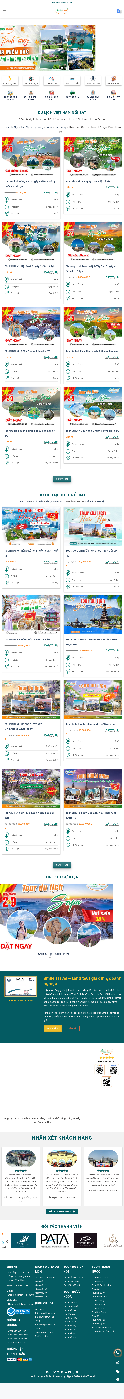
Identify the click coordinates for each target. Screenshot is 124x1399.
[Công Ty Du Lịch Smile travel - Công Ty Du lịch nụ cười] (62, 11)
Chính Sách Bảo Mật (16, 1342)
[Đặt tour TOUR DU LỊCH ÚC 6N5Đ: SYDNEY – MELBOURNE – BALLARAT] (50, 735)
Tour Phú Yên (98, 1308)
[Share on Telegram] (77, 1372)
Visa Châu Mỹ (41, 1289)
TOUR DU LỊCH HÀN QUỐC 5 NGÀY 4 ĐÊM (27, 639)
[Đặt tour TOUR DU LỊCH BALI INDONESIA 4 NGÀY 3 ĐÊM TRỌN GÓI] (111, 650)
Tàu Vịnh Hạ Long (32, 127)
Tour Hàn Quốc (70, 1302)
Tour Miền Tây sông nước (103, 1331)
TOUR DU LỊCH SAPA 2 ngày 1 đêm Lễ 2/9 (27, 351)
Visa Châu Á (40, 1281)
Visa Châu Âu (41, 1285)
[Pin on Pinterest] (62, 1372)
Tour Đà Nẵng (98, 1300)
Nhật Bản (38, 501)
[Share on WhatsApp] (47, 1372)
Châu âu (89, 501)
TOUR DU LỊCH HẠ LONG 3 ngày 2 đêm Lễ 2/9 (30, 266)
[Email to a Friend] (58, 1372)
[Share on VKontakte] (65, 1372)
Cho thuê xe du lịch (44, 1332)
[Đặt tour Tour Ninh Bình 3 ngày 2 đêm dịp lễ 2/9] (111, 187)
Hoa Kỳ (100, 501)
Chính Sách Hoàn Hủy (17, 1338)
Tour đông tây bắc (100, 1277)
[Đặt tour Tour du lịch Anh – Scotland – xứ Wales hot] (111, 730)
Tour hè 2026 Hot (72, 1281)
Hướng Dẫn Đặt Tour (16, 1331)
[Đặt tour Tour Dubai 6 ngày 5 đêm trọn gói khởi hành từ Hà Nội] (111, 823)
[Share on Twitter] (54, 1372)
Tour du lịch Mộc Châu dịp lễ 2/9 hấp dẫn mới (92, 351)
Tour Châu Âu (70, 1329)
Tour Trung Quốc (71, 1306)
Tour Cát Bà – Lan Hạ (101, 1285)
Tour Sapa (96, 1289)
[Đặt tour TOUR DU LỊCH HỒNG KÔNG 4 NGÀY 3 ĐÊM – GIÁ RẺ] (50, 561)
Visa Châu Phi (41, 1293)
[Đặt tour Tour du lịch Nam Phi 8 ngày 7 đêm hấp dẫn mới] (50, 823)
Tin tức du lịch (41, 1336)
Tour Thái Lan (70, 1321)
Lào (62, 501)
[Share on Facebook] (51, 1372)
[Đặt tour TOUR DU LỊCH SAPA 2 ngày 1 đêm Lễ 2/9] (50, 356)
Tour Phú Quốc (98, 1323)
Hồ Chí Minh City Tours (102, 1327)
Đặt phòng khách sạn (45, 1313)
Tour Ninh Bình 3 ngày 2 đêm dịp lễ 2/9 (88, 181)
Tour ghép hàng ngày (73, 1277)
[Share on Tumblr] (73, 1372)
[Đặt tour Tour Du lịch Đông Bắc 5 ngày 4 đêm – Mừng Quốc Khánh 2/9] (50, 192)
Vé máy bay (40, 1309)
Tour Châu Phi (70, 1337)
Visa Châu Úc (41, 1296)
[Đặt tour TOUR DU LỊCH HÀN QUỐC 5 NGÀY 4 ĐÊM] (50, 645)
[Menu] (4, 11)
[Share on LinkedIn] (69, 1372)
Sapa (49, 127)
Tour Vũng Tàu (98, 1320)
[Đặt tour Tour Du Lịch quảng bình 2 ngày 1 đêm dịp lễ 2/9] (50, 441)
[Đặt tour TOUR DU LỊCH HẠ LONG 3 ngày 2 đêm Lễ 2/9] (50, 272)
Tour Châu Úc (70, 1333)
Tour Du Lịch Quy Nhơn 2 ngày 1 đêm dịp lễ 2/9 (92, 430)
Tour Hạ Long (98, 1281)
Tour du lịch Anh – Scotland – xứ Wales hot (91, 724)
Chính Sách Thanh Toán (18, 1334)
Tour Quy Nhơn (99, 1304)
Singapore (52, 501)
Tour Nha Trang (99, 1312)
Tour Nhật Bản (70, 1310)
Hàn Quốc (25, 501)
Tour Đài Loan (70, 1314)
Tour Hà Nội (10, 127)
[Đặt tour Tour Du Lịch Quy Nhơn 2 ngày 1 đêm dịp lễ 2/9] (111, 436)
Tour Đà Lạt (97, 1316)
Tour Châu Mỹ (70, 1325)
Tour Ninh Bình (98, 1293)
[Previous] (6, 48)
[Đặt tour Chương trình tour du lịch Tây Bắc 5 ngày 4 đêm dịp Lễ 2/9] (111, 277)
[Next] (117, 48)
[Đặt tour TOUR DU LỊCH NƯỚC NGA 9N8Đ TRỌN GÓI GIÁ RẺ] (111, 561)
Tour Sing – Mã (70, 1317)
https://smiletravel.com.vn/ (22, 1303)
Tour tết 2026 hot (72, 1285)
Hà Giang (60, 127)
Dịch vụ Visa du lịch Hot (45, 1277)
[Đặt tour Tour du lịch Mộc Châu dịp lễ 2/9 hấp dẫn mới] (111, 356)
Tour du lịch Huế (99, 1296)
